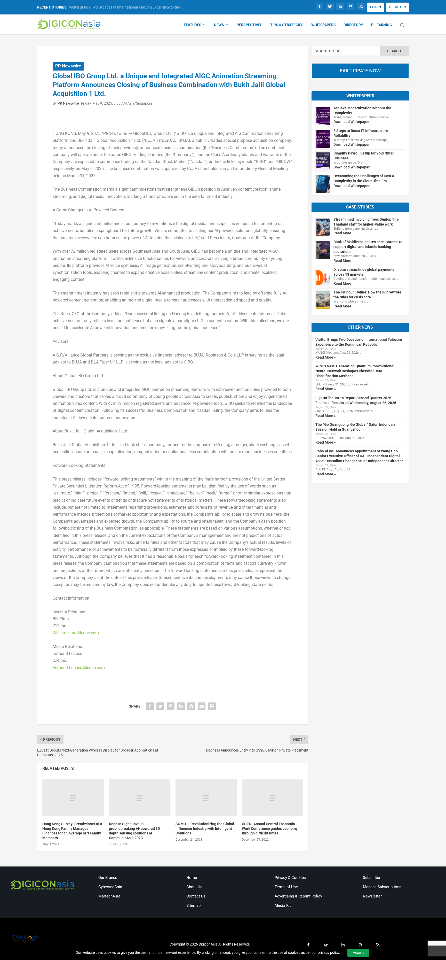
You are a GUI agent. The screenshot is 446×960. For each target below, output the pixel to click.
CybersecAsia (110, 887)
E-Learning (381, 25)
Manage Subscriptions (382, 887)
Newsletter (372, 896)
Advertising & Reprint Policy (298, 896)
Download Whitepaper (351, 122)
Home (191, 877)
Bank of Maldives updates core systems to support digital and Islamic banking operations (367, 247)
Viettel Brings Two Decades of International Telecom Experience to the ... (126, 7)
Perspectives (249, 25)
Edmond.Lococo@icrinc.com (79, 667)
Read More (342, 233)
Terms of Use (286, 887)
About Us (194, 887)
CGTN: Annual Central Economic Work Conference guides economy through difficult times (270, 828)
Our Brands (107, 877)
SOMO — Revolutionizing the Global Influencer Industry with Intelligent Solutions (205, 828)
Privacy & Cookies (290, 877)
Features (192, 25)
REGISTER (397, 7)
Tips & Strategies (287, 25)
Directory (353, 25)
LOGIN (375, 7)
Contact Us (196, 896)
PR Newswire (68, 65)
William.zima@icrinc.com (76, 632)
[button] (402, 28)
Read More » (325, 357)
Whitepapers (323, 25)
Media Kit (283, 905)
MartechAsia (109, 896)
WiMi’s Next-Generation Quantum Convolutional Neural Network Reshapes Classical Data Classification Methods (354, 371)
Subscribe (371, 877)
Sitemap (193, 905)
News (219, 25)
